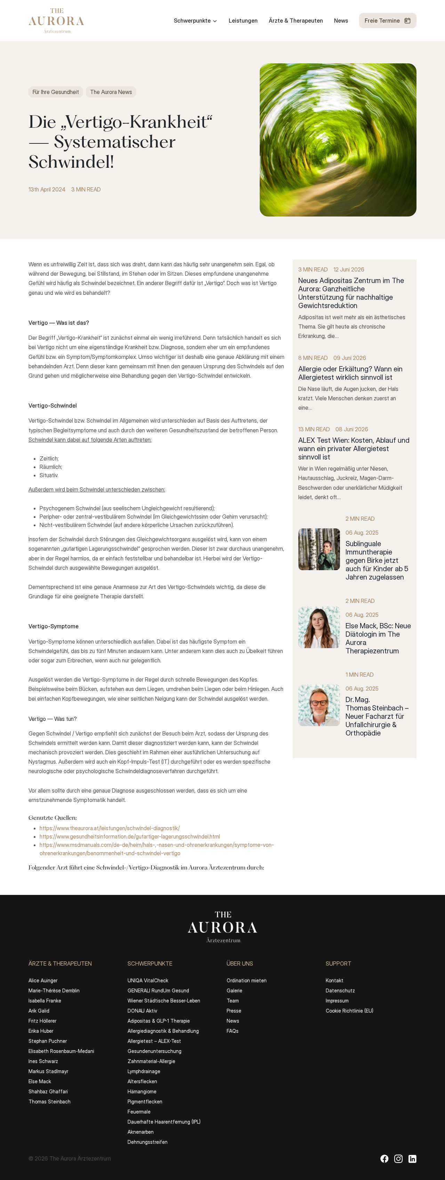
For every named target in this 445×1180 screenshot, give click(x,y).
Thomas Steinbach (50, 1101)
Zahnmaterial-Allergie (151, 1061)
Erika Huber (41, 1031)
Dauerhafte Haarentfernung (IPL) (164, 1122)
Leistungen (243, 20)
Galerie (234, 990)
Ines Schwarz (43, 1061)
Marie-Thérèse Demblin (54, 990)
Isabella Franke (45, 1001)
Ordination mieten (247, 980)
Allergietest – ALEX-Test (154, 1041)
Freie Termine (382, 20)
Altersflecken (142, 1081)
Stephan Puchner (48, 1041)
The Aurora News (111, 91)
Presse (234, 1011)
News (341, 20)
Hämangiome (142, 1091)
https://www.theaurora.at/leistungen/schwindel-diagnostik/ (110, 828)
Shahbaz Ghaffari (48, 1091)
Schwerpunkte (192, 20)
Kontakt (334, 980)
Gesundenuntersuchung (154, 1051)
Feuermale (139, 1112)
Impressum (337, 1001)
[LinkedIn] (412, 1158)
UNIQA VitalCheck (148, 980)
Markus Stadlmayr (48, 1071)
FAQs (232, 1031)
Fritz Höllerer (42, 1021)
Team (233, 1001)
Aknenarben (141, 1132)
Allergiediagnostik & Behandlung (163, 1031)
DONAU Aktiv (142, 1011)
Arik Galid (39, 1011)
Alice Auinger (43, 980)
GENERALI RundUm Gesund (158, 990)
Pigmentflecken (145, 1101)
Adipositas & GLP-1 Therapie (159, 1021)
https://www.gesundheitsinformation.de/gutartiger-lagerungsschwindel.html (130, 836)
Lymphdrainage (144, 1071)
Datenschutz (340, 990)
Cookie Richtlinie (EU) (349, 1011)
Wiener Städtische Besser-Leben (164, 1001)
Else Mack (40, 1081)
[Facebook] (384, 1158)
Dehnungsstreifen (148, 1142)
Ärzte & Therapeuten (296, 20)
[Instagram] (398, 1158)
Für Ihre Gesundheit (56, 91)
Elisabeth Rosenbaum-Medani (61, 1051)
